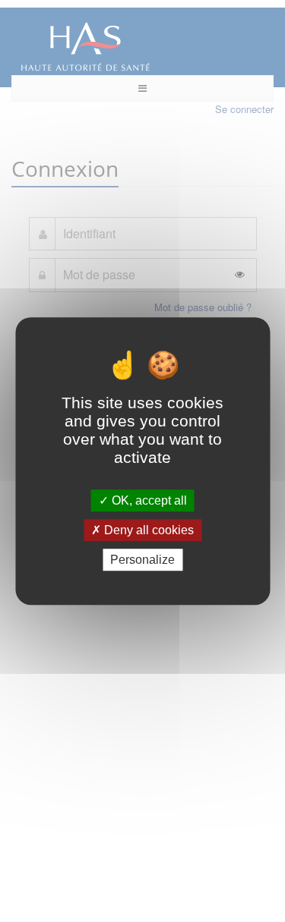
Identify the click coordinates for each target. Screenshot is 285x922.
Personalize (142, 559)
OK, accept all (148, 500)
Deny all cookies (147, 530)
